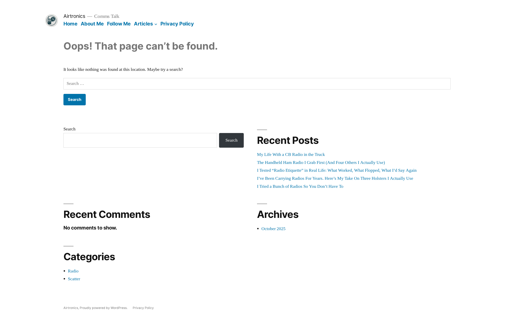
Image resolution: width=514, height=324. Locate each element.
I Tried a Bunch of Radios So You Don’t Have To (300, 186)
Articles (143, 24)
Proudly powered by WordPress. (104, 308)
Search (69, 129)
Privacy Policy (177, 24)
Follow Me (119, 24)
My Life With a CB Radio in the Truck (291, 154)
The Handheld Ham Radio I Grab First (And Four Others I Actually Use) (321, 162)
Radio (73, 271)
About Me (92, 24)
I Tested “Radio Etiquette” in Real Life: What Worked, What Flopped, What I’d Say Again (337, 170)
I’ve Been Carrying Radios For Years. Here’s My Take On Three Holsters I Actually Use (335, 178)
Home (70, 24)
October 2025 (273, 229)
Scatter (74, 279)
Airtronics (74, 16)
